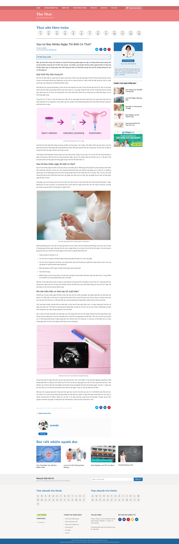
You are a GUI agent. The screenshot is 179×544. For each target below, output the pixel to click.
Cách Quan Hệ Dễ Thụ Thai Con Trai (132, 124)
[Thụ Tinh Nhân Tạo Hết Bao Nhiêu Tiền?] (48, 454)
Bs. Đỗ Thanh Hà (51, 50)
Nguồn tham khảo (45, 413)
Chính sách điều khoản (72, 519)
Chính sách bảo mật (71, 521)
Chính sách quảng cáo (72, 524)
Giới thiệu (68, 530)
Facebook (100, 49)
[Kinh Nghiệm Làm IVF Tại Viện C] (103, 454)
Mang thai (65, 8)
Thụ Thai (114, 8)
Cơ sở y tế (41, 522)
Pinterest (109, 49)
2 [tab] (116, 38)
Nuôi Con (94, 8)
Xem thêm (122, 74)
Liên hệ (67, 533)
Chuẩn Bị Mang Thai (125, 465)
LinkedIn (104, 49)
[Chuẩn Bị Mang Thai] (130, 454)
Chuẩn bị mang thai (51, 8)
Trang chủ (39, 17)
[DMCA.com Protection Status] (41, 515)
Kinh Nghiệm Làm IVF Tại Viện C (103, 465)
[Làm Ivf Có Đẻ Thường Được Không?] (76, 454)
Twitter (96, 49)
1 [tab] (63, 38)
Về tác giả (43, 433)
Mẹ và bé (45, 17)
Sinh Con (104, 8)
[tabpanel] (40, 33)
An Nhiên (44, 48)
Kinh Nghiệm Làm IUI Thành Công (132, 116)
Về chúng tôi (69, 527)
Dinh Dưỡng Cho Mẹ (80, 8)
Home (38, 8)
